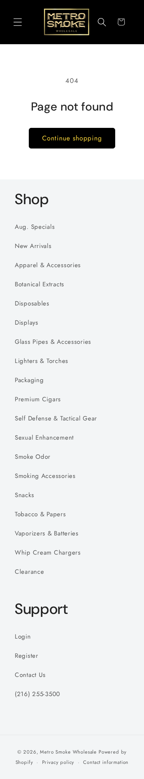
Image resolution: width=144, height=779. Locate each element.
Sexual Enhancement (44, 437)
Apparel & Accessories (48, 265)
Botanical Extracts (39, 284)
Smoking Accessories (45, 475)
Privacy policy (58, 762)
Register (26, 655)
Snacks (24, 494)
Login (23, 636)
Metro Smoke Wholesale (68, 751)
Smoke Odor (33, 456)
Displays (26, 322)
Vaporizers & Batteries (47, 533)
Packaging (29, 379)
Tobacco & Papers (40, 514)
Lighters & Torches (41, 360)
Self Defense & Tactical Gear (56, 418)
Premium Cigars (38, 399)
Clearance (29, 571)
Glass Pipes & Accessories (53, 341)
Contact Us (30, 674)
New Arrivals (33, 245)
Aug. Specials (35, 226)
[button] (18, 22)
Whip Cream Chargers (48, 552)
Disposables (32, 303)
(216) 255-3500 (37, 693)
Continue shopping (72, 138)
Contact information (105, 762)
